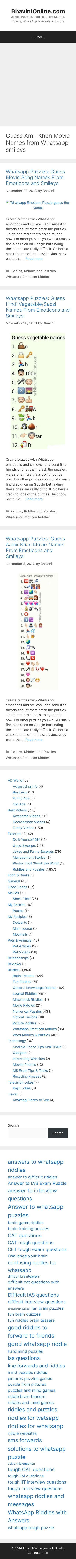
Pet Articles (22, 946)
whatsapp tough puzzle (31, 1527)
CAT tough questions (30, 1242)
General (14, 881)
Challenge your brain (28, 1256)
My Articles (16, 905)
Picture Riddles (24, 1023)
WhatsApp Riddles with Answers (37, 1516)
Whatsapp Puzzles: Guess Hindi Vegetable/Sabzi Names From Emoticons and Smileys (38, 307)
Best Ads (20, 792)
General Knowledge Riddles (34, 988)
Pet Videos (21, 952)
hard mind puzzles (25, 1351)
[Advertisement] (38, 83)
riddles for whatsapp (35, 1426)
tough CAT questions (31, 1469)
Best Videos (17, 810)
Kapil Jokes (22, 1088)
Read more (33, 259)
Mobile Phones (24, 1065)
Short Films (22, 899)
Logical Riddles (25, 993)
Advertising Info (25, 786)
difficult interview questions (37, 1302)
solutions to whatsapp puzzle (37, 1452)
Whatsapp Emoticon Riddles (28, 277)
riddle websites (22, 1433)
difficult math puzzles (18, 1309)
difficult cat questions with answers (33, 1285)
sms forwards (25, 1440)
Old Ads (19, 804)
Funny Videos (23, 828)
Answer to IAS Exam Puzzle (37, 1183)
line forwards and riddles (36, 1366)
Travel (12, 1094)
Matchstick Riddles (27, 999)
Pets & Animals (19, 940)
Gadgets (19, 1053)
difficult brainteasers (24, 1276)
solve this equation (21, 1463)
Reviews (14, 964)
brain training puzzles (28, 1228)
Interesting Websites (29, 1059)
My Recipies (17, 917)
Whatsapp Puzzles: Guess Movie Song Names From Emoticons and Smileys (35, 177)
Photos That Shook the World (36, 863)
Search (13, 1125)
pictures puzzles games (30, 1378)
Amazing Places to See (31, 1100)
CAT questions (24, 1235)
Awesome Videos (26, 816)
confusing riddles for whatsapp (32, 1266)
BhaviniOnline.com (38, 11)
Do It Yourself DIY (26, 840)
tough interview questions (35, 1488)
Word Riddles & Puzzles (31, 1035)
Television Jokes (21, 1082)
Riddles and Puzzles (40, 271)
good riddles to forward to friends (31, 1331)
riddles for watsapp (33, 1417)
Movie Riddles (24, 1005)
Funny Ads (21, 798)
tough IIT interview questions (37, 1481)
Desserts (20, 922)
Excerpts (14, 834)
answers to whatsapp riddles (35, 1165)
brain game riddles (26, 1222)
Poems (18, 911)
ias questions (24, 1358)
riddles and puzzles (32, 1409)
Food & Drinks (18, 875)
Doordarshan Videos (29, 822)
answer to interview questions (32, 1194)
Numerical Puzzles (27, 1011)
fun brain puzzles (47, 1308)
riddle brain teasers (26, 1396)
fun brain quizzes (24, 1314)
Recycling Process (27, 1076)
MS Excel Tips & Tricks (30, 1071)
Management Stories (29, 857)
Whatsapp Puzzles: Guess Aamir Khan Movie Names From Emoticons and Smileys (35, 547)
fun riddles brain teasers (31, 1320)
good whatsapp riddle (37, 1343)
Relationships (18, 958)
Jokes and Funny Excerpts (33, 851)
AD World (15, 780)
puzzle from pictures (27, 1384)
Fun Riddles (22, 982)
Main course (22, 928)
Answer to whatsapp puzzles (35, 1211)
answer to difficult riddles (32, 1177)
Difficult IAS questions (33, 1295)
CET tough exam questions (37, 1249)
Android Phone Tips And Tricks (37, 1047)
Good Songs (17, 887)
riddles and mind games (31, 1402)
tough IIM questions (26, 1476)
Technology (17, 1041)
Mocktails (20, 934)
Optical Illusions (25, 1017)
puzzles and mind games (31, 1390)
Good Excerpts (24, 846)
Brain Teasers (23, 976)
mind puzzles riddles (27, 1372)
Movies (13, 893)
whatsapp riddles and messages (36, 1500)
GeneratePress (38, 1553)
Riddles (16, 271)
